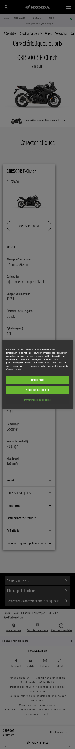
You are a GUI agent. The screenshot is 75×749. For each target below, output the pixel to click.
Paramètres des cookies (37, 400)
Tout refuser (37, 380)
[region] (37, 374)
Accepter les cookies (37, 390)
